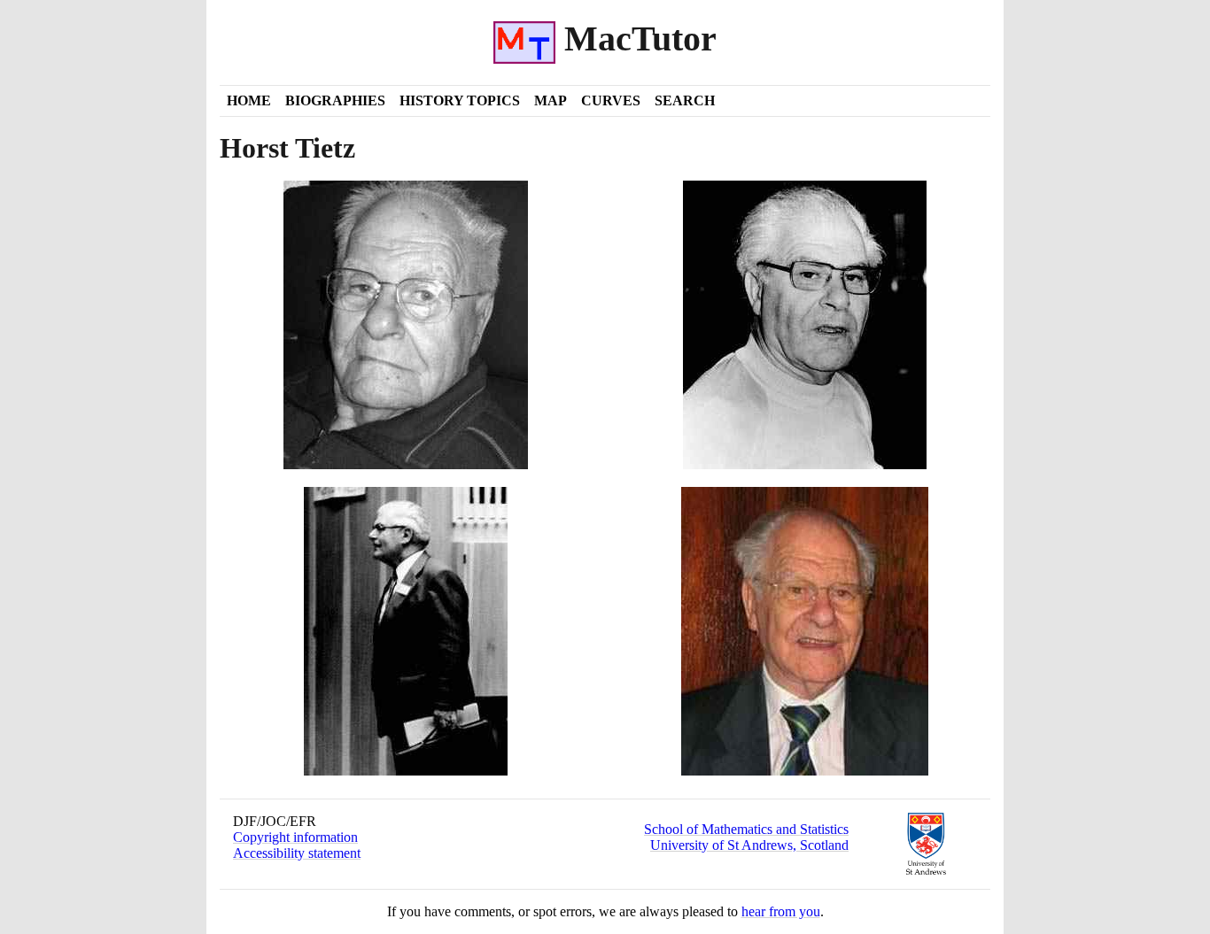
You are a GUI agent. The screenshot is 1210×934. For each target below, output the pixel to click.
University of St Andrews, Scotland (749, 845)
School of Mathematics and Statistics (746, 829)
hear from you (780, 911)
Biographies (335, 100)
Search (685, 100)
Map (550, 100)
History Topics (459, 100)
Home (249, 100)
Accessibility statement (297, 853)
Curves (610, 100)
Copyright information (295, 837)
